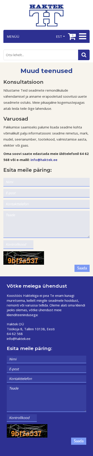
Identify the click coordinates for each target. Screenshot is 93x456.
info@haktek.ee (43, 159)
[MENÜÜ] (82, 36)
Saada (82, 268)
